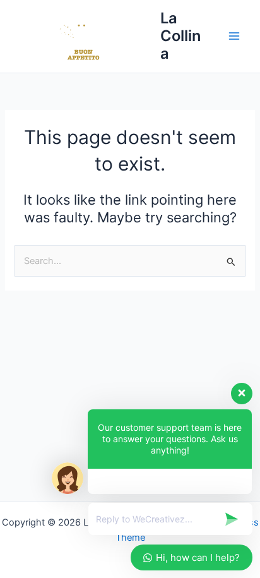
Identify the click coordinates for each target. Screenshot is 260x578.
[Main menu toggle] (234, 36)
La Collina (180, 36)
